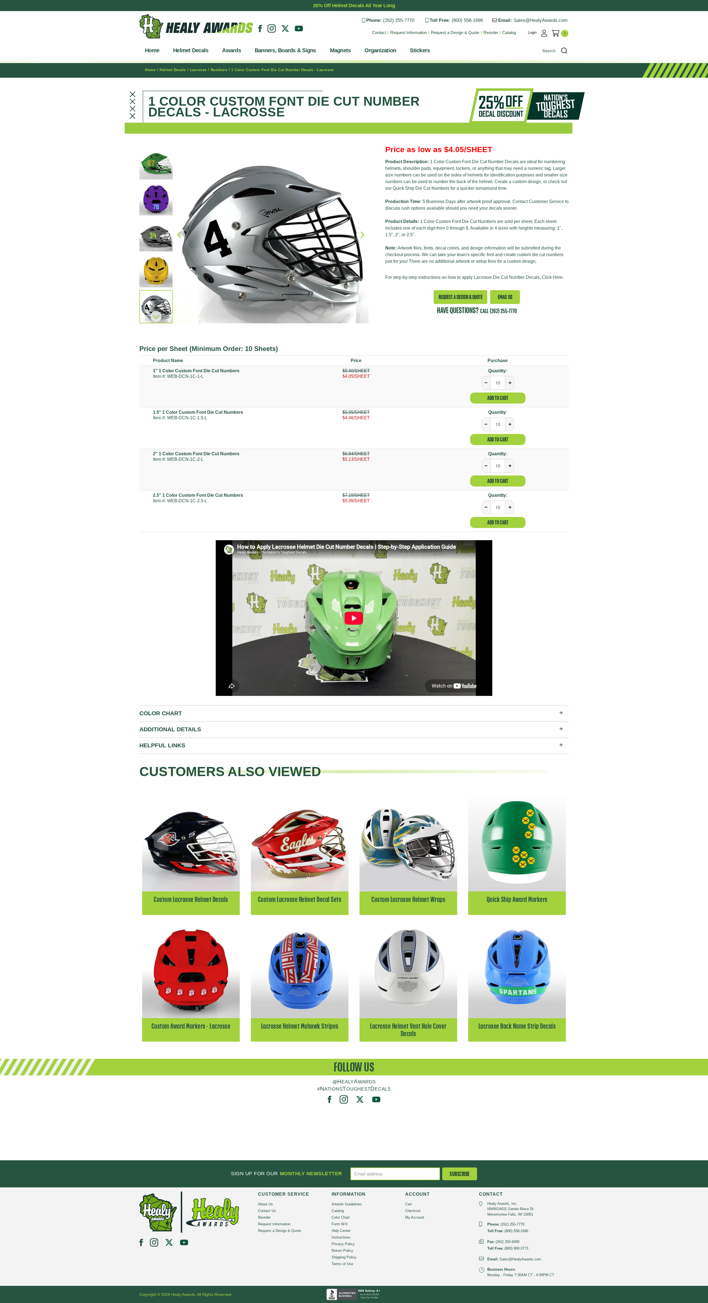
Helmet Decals (190, 50)
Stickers (420, 50)
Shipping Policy (344, 1257)
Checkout (412, 1211)
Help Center (341, 1231)
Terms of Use (342, 1264)
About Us (265, 1204)
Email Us (505, 296)
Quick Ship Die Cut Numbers (421, 188)
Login (532, 32)
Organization (380, 50)
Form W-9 (339, 1224)
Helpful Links (162, 745)
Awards (231, 50)
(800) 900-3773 (516, 1248)
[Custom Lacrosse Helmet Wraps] (408, 842)
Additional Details (170, 729)
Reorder (490, 32)
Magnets (340, 50)
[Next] (156, 316)
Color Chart (160, 713)
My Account (414, 1217)
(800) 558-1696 (467, 20)
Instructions (341, 1237)
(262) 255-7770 (398, 20)
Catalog (509, 32)
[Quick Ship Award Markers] (517, 842)
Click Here (552, 277)
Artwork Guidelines (347, 1204)
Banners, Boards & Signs (285, 50)
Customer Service (546, 201)
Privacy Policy (343, 1244)
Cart (408, 1204)
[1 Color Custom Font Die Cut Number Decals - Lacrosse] (271, 235)
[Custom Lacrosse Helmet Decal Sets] (299, 842)
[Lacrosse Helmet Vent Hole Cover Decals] (408, 968)
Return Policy (342, 1251)
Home (152, 50)
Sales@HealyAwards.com (541, 20)
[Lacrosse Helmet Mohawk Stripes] (299, 968)
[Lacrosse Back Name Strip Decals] (517, 968)
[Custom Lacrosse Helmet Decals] (191, 842)
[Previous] (179, 234)
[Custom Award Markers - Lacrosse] (191, 968)
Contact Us (267, 1211)
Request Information (408, 32)
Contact (379, 32)
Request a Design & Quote (455, 32)
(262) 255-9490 (507, 1242)
